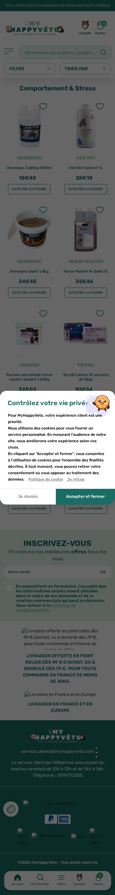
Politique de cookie (45, 479)
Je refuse (76, 479)
